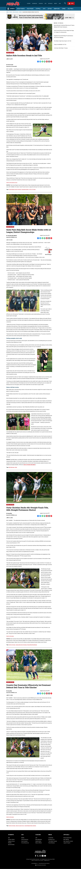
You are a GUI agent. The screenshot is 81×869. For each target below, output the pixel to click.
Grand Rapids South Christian (15, 189)
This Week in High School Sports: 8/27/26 (62, 40)
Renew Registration (67, 837)
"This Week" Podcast (52, 841)
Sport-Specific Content (68, 841)
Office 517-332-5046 (35, 860)
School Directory (24, 839)
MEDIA (50, 834)
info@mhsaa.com (46, 860)
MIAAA (22, 837)
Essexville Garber (25, 189)
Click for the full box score (11, 182)
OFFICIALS (66, 834)
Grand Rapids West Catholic (30, 825)
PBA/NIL (10, 842)
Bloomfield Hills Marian (32, 644)
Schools (41, 3)
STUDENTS (11, 834)
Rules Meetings (38, 839)
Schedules (34, 3)
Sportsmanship (11, 844)
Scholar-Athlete (11, 839)
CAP (36, 837)
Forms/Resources (25, 842)
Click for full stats (10, 636)
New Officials (66, 839)
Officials (50, 3)
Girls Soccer (10, 52)
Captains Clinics (11, 841)
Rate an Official (38, 842)
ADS (22, 834)
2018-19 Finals (32, 189)
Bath (16, 467)
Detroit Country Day (20, 825)
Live (45, 3)
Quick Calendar (24, 841)
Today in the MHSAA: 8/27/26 (60, 44)
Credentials (50, 837)
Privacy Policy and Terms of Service (44, 863)
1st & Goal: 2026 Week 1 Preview (61, 48)
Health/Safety (38, 841)
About (55, 3)
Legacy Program (66, 842)
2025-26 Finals (12, 644)
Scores (28, 3)
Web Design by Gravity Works (41, 865)
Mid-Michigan (12, 467)
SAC (9, 837)
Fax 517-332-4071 (41, 860)
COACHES (38, 834)
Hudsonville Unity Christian (21, 644)
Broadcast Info (51, 839)
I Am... (60, 3)
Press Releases (51, 842)
